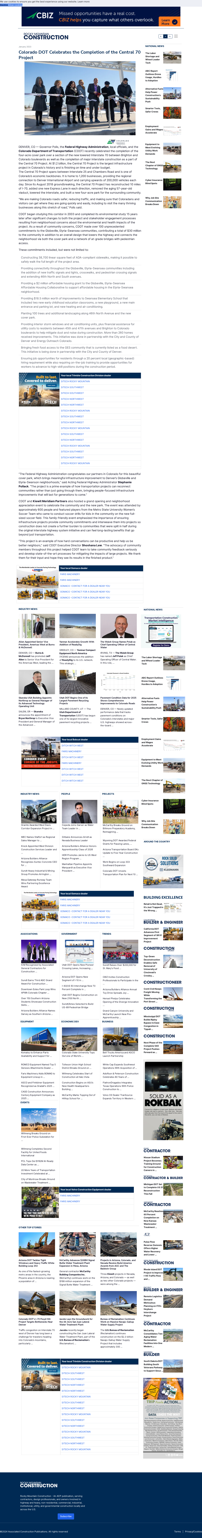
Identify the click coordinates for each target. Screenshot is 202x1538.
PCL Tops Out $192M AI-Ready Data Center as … (37, 1163)
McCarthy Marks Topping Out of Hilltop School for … (78, 1097)
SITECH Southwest (72, 387)
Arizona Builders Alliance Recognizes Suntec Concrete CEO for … (39, 862)
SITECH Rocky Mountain (75, 381)
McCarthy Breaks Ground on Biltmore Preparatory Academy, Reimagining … (119, 828)
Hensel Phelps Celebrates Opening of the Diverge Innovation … (121, 1002)
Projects (108, 793)
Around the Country (157, 841)
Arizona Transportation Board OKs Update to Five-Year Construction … (121, 853)
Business (107, 1021)
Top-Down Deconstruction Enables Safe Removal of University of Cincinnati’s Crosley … (152, 966)
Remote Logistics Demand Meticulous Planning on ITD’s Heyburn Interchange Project (153, 1306)
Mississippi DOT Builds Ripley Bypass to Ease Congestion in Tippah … (152, 1022)
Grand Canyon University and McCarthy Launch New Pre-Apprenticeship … (118, 1014)
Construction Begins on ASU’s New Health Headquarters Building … (77, 1086)
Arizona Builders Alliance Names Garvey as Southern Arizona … (38, 1012)
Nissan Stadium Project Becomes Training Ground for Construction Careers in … (152, 1163)
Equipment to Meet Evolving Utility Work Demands (152, 762)
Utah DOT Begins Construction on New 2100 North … (79, 996)
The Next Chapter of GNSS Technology (154, 165)
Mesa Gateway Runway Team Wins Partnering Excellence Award (36, 883)
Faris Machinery (70, 574)
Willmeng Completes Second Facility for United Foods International (36, 1152)
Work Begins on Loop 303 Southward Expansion (116, 863)
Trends (106, 933)
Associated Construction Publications (27, 1531)
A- (161, 36)
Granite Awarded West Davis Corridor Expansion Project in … (37, 827)
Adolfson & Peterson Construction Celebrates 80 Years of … (121, 1075)
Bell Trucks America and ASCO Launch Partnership (119, 1054)
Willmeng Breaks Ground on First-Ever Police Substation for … (37, 1136)
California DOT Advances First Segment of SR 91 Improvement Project (153, 935)
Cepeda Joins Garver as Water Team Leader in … (78, 827)
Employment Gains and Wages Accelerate (154, 129)
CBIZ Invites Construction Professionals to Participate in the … (120, 980)
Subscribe (66, 1516)
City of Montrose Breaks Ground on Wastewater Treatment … (38, 1181)
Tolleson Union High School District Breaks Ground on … (76, 1066)
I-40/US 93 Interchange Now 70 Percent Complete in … (78, 987)
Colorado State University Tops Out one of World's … (78, 1054)
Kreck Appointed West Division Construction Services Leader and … (39, 849)
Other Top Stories (30, 1227)
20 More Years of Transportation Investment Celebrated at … (38, 1172)
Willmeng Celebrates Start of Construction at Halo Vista (77, 1075)
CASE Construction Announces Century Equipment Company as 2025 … (38, 1095)
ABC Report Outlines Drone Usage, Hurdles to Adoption (152, 680)
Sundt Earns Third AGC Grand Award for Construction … (36, 982)
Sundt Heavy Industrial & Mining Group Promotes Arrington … (38, 872)
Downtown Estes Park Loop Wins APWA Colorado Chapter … (38, 991)
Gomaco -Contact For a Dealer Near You (85, 586)
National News (154, 46)
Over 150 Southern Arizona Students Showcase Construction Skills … (38, 1001)
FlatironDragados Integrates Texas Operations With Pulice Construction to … (118, 1086)
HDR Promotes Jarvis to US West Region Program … (79, 857)
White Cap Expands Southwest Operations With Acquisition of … (120, 1066)
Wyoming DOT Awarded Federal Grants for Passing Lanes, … (119, 842)
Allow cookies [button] (15, 5)
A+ (170, 36)
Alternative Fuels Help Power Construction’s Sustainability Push (154, 95)
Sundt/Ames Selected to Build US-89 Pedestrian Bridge (77, 1006)
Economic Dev (70, 1021)
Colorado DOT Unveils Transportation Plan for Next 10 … (120, 873)
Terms (177, 1531)
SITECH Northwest (72, 399)
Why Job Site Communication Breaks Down (153, 201)
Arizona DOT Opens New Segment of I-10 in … (75, 978)
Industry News (28, 609)
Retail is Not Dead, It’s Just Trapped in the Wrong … (153, 907)
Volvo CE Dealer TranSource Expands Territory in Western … (119, 1097)
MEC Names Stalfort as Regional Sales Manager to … (38, 839)
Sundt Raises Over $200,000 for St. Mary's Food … (119, 967)
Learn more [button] (84, 1)
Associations (29, 933)
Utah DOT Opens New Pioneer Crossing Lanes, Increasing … (78, 966)
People (65, 793)
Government (69, 933)
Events (25, 1102)
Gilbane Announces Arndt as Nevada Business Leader (77, 839)
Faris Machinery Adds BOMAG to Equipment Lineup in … (38, 1075)
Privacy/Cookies (193, 1531)
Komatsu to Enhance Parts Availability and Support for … (36, 1054)
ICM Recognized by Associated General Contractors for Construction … (37, 968)
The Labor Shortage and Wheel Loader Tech (152, 660)
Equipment (27, 1021)
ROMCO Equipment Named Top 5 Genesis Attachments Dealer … (38, 1066)
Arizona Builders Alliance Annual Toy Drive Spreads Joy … (120, 991)
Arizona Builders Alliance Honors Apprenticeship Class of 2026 (79, 848)
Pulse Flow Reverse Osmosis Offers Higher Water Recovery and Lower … (153, 1248)
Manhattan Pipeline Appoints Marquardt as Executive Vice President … (77, 867)
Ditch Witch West (73, 745)
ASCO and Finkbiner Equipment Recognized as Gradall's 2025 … (37, 1084)
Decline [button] (4, 5)
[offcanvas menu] (176, 36)
